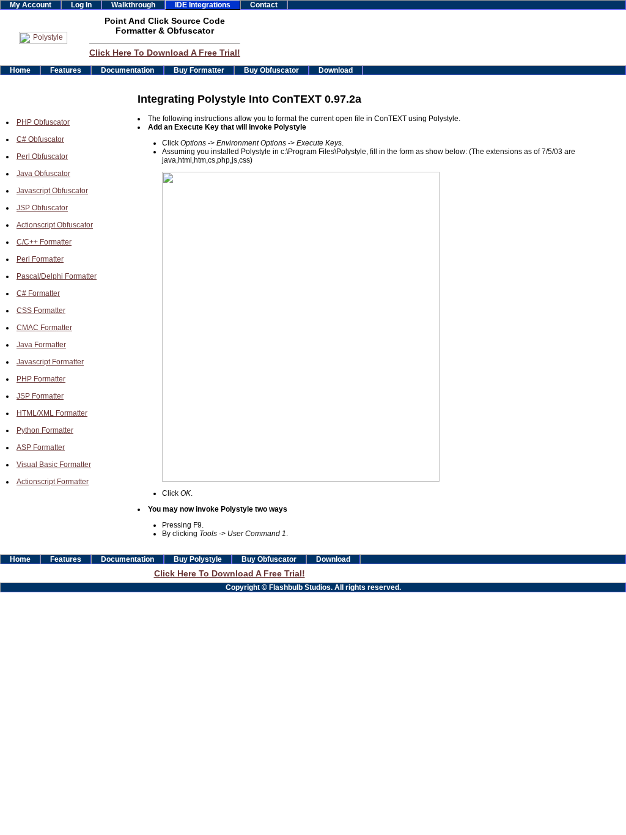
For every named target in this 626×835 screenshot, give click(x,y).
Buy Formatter (199, 70)
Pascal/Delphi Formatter (57, 276)
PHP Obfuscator (43, 122)
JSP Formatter (40, 396)
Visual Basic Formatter (54, 464)
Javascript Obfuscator (52, 190)
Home (20, 70)
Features (65, 70)
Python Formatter (45, 430)
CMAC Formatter (44, 327)
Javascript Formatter (50, 362)
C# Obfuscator (40, 139)
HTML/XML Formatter (52, 413)
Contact (264, 5)
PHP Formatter (41, 379)
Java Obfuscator (43, 173)
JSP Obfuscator (42, 208)
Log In (81, 5)
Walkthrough (133, 5)
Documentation (127, 70)
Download (336, 70)
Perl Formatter (40, 259)
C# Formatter (38, 293)
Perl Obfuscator (42, 156)
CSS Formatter (41, 310)
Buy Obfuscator (271, 70)
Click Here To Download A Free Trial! (164, 52)
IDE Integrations (202, 5)
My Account (30, 5)
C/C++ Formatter (44, 242)
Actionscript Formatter (53, 481)
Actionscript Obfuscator (55, 225)
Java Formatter (41, 344)
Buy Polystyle (198, 559)
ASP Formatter (41, 447)
